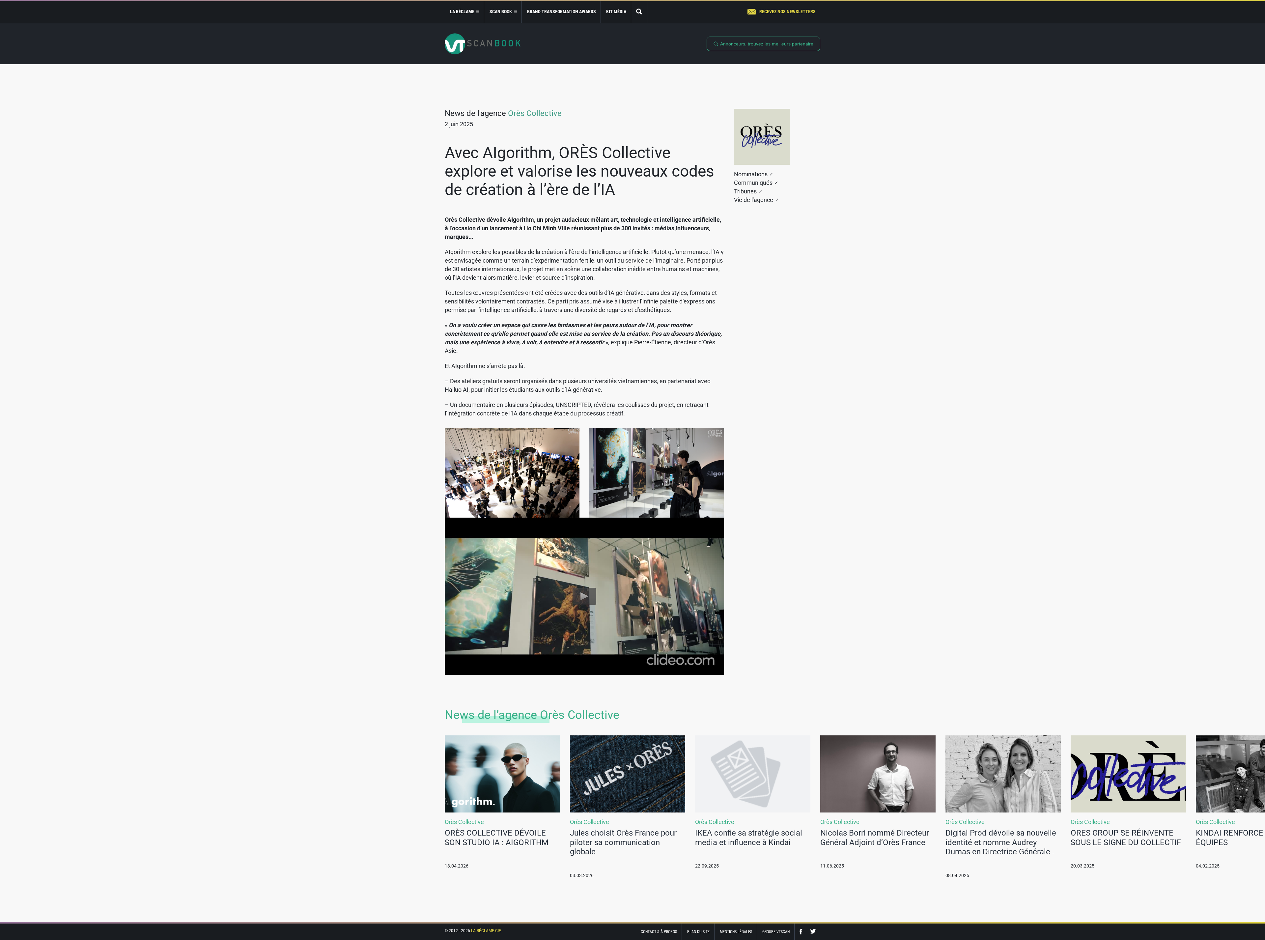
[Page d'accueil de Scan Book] (482, 43)
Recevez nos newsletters (787, 11)
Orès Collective (535, 113)
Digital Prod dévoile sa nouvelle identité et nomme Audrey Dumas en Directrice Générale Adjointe (1000, 847)
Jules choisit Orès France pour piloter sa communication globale (623, 842)
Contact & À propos (659, 931)
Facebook (802, 931)
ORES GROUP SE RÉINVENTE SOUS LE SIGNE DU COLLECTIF (1126, 837)
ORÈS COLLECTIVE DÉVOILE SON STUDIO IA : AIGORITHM (496, 837)
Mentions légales (736, 931)
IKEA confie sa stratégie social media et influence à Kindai (748, 837)
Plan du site (698, 931)
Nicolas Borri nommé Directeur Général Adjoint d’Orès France (874, 837)
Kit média (616, 11)
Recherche (639, 12)
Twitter (813, 931)
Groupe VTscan (776, 931)
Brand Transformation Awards (561, 11)
